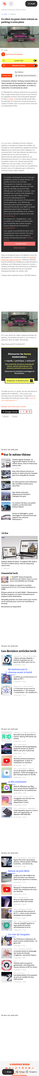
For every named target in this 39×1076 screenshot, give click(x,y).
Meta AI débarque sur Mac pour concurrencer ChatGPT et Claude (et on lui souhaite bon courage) (25, 788)
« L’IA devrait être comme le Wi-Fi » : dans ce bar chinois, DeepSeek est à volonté (25, 913)
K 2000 (10, 99)
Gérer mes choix (19, 248)
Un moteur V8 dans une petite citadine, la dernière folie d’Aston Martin (23, 505)
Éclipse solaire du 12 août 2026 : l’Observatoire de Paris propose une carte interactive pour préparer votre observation (19, 594)
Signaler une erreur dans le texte (13, 406)
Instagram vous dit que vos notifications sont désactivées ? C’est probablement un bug (24, 800)
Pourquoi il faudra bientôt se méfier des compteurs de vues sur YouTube (25, 889)
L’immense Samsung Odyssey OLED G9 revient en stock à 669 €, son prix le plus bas (25, 749)
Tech (5, 14)
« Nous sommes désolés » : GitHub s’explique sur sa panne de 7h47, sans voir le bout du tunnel (24, 660)
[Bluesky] (29, 1068)
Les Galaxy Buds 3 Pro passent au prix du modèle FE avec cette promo (25, 977)
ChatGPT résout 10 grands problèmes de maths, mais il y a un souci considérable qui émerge (23, 579)
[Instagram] (16, 1068)
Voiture (6, 416)
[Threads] (32, 1068)
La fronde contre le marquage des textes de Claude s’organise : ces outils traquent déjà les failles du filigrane (25, 953)
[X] (13, 1068)
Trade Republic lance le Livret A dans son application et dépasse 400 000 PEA (26, 812)
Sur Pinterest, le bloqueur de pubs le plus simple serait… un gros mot (25, 941)
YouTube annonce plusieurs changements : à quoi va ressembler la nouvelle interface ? (24, 761)
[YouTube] (6, 1068)
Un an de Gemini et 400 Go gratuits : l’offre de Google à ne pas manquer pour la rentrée (25, 773)
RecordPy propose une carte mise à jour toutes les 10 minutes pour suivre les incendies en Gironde (19, 601)
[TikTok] (9, 1068)
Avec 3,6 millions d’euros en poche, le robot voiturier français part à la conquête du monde (24, 473)
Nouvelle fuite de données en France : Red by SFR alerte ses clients (25, 737)
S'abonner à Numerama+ (18, 381)
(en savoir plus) (9, 216)
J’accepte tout (20, 244)
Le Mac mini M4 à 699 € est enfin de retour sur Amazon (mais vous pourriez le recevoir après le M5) (25, 877)
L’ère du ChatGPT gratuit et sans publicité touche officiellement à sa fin (24, 925)
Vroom (14, 416)
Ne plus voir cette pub (9, 449)
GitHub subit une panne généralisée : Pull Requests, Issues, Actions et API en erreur (25, 965)
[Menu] (11, 4)
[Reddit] (23, 1068)
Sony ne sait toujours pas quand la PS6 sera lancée (23, 900)
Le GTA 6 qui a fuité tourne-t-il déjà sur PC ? (25, 678)
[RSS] (26, 1068)
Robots (13, 14)
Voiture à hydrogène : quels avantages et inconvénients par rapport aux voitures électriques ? (24, 516)
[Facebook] (19, 1068)
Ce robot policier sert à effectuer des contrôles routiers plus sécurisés (24, 484)
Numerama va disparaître (11, 607)
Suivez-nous (6, 75)
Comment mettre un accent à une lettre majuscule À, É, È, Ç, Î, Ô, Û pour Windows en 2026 (18, 587)
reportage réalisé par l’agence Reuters (18, 258)
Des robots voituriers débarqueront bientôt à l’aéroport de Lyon (21, 494)
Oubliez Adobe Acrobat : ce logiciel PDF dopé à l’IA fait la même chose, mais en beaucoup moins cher (24, 462)
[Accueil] (4, 4)
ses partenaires (9, 228)
